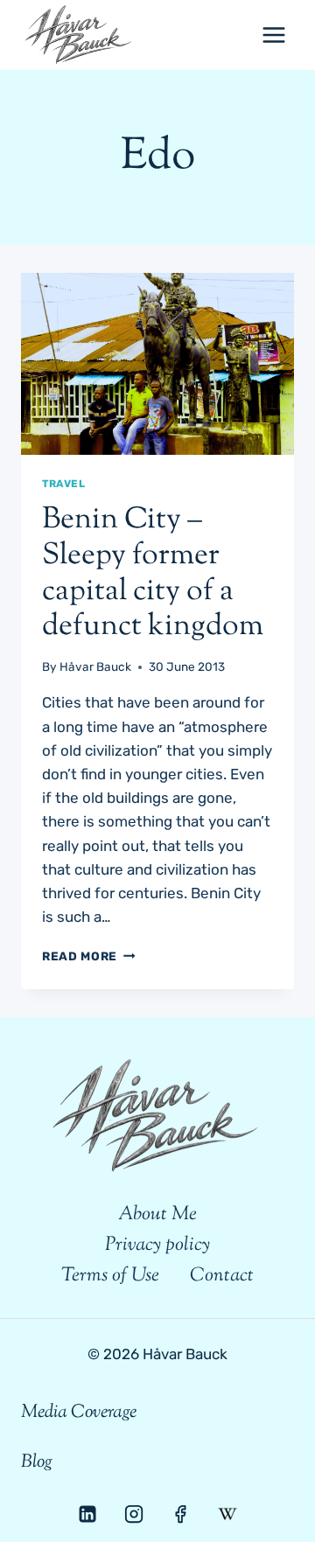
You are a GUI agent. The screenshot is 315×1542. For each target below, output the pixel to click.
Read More (89, 956)
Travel (64, 484)
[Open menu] (273, 34)
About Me (157, 1215)
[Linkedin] (87, 1514)
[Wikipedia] (226, 1514)
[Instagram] (134, 1514)
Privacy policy (157, 1245)
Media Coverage (78, 1412)
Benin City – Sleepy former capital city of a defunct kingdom (152, 573)
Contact (222, 1276)
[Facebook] (180, 1514)
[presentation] (157, 364)
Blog (36, 1462)
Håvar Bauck (95, 666)
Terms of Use (110, 1276)
